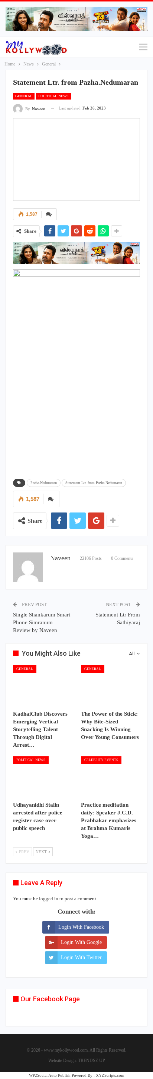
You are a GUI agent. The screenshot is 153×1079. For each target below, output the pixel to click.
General (23, 96)
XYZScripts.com (110, 1075)
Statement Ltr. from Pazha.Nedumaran (93, 483)
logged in (48, 898)
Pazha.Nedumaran (43, 483)
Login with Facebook (81, 927)
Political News (53, 96)
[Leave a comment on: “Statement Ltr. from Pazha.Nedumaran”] (49, 214)
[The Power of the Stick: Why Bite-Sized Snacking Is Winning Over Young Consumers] (110, 685)
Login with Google (81, 942)
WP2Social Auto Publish (50, 1075)
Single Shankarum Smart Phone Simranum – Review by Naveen (41, 622)
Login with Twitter (81, 957)
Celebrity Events (101, 760)
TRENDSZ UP (91, 1060)
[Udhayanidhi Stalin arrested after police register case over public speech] (42, 776)
